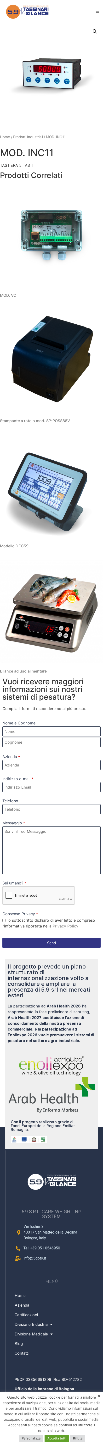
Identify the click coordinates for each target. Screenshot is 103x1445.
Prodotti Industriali (28, 137)
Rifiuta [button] (77, 1438)
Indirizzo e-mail (17, 779)
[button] (95, 31)
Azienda (11, 757)
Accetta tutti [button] (56, 1438)
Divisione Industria (31, 1324)
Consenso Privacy (20, 914)
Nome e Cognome (18, 723)
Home (5, 137)
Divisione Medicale (31, 1334)
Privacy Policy (65, 926)
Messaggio (13, 823)
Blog (19, 1343)
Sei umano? (14, 883)
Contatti (22, 1353)
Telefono (10, 801)
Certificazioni (26, 1314)
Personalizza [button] (31, 1438)
